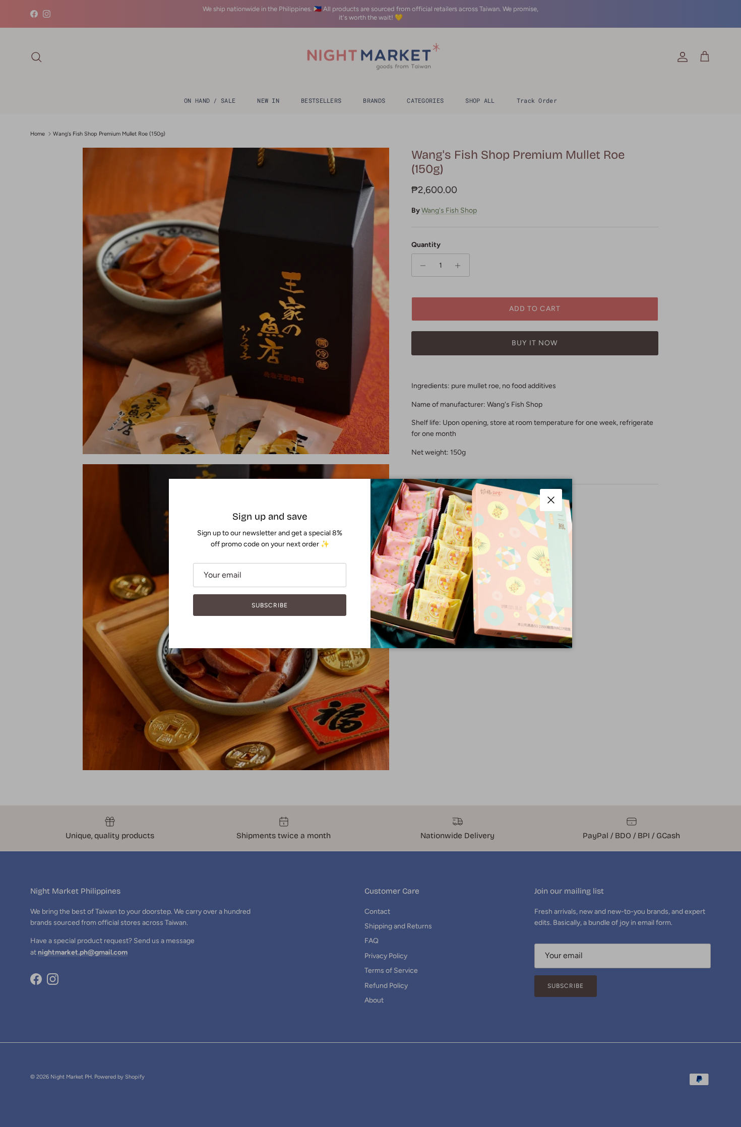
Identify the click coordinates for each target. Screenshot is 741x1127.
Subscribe (270, 605)
